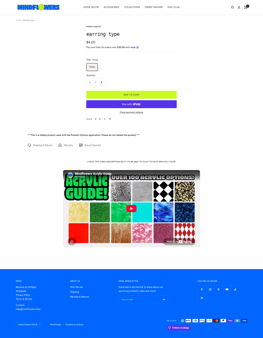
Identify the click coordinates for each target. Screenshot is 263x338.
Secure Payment (92, 145)
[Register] (163, 299)
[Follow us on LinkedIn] (202, 298)
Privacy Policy (23, 295)
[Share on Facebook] (95, 119)
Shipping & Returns (42, 145)
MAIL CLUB (173, 7)
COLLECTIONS (132, 7)
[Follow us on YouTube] (227, 289)
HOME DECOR (91, 7)
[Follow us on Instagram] (210, 289)
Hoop (92, 66)
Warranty (68, 145)
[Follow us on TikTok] (235, 289)
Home (18, 20)
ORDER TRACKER (154, 7)
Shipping (74, 292)
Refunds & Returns (79, 296)
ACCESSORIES (111, 7)
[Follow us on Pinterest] (218, 289)
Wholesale (21, 291)
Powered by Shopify (74, 324)
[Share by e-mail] (110, 119)
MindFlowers (93, 27)
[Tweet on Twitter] (104, 119)
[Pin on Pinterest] (100, 119)
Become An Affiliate (26, 287)
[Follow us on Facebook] (202, 289)
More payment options (131, 112)
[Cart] (245, 7)
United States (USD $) (27, 324)
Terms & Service (24, 299)
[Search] (232, 7)
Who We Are (76, 287)
